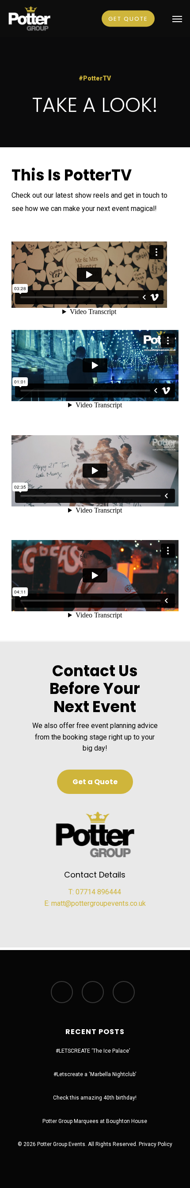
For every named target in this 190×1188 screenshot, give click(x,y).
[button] (177, 18)
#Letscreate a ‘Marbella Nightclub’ (94, 1074)
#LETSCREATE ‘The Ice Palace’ (93, 1051)
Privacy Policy (155, 1144)
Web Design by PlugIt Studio (95, 1154)
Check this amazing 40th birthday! (95, 1098)
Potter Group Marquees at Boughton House (94, 1121)
